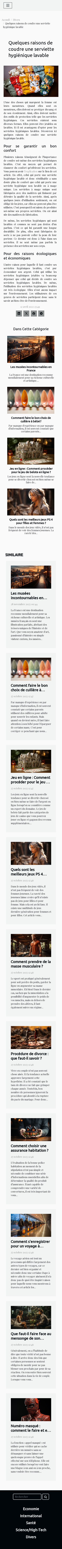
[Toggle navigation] (8, 5)
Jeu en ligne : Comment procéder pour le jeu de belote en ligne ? (31, 470)
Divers (16, 19)
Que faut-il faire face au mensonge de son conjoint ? (31, 1338)
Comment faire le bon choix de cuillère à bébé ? (31, 419)
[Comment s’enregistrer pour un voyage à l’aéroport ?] (31, 1225)
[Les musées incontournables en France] (30, 349)
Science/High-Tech (31, 1530)
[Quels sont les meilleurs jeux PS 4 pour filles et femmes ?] (30, 502)
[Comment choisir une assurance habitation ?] (31, 1129)
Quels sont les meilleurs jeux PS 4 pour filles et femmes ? (31, 521)
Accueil (6, 19)
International (31, 1516)
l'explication (30, 171)
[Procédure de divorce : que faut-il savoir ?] (31, 1037)
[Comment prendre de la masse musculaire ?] (31, 945)
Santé (31, 1523)
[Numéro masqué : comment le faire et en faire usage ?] (31, 1409)
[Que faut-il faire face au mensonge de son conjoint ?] (31, 1317)
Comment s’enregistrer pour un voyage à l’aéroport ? (30, 1246)
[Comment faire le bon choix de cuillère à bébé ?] (30, 400)
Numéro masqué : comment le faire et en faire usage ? (30, 1430)
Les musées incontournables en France (31, 368)
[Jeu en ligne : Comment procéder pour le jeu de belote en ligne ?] (30, 451)
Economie (31, 1509)
